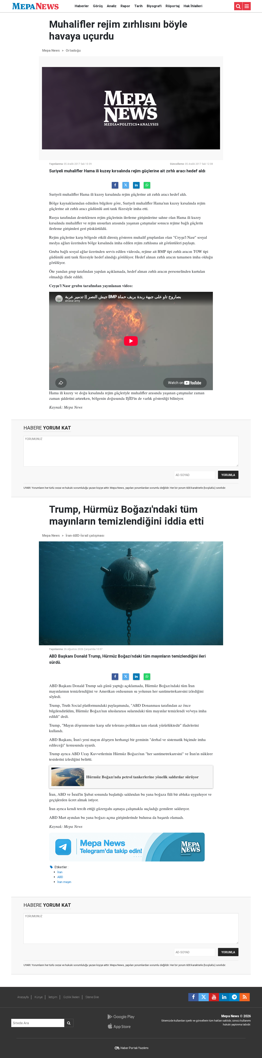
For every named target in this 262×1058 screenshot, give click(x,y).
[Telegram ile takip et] (234, 997)
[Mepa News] (35, 6)
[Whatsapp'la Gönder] (147, 185)
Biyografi (154, 6)
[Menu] (246, 6)
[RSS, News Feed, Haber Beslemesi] (244, 997)
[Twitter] (125, 185)
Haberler (82, 6)
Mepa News (51, 50)
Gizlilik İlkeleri (71, 997)
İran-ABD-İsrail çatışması (85, 536)
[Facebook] (115, 185)
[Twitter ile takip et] (204, 997)
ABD (60, 877)
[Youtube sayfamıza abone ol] (214, 997)
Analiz (111, 6)
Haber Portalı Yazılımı (134, 1048)
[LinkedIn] (136, 185)
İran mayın (64, 882)
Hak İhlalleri (193, 6)
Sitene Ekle (92, 997)
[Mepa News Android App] (121, 1017)
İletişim (53, 997)
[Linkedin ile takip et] (224, 997)
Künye (39, 997)
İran (59, 872)
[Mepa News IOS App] (121, 1026)
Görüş (98, 6)
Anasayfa (23, 997)
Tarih (138, 6)
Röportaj (173, 6)
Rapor (125, 6)
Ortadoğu (73, 50)
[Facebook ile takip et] (193, 997)
